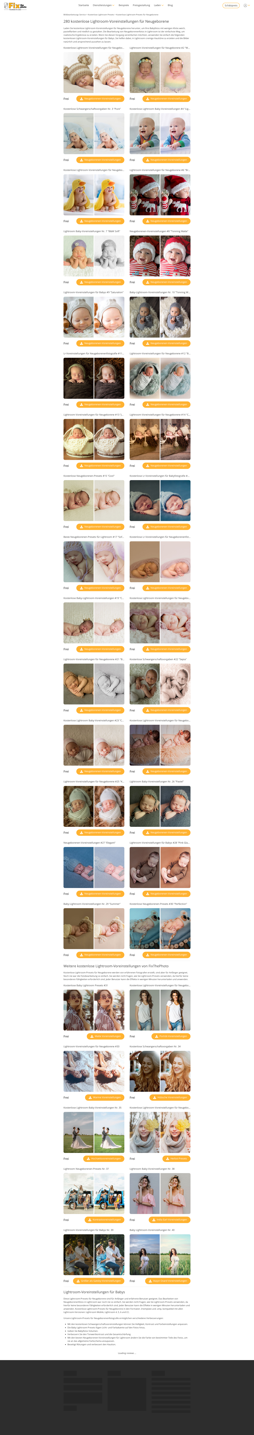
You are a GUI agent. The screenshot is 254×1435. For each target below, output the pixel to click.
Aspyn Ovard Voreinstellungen (170, 1280)
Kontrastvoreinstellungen (106, 1219)
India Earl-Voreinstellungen (171, 1219)
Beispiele (124, 5)
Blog (170, 5)
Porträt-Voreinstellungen (173, 1036)
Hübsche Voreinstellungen (172, 1097)
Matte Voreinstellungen (107, 1036)
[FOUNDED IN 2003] (15, 5)
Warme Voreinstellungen (106, 1097)
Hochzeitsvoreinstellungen (106, 1158)
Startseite (83, 5)
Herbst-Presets (178, 1158)
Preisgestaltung (141, 5)
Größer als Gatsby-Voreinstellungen (100, 1280)
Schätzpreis (231, 5)
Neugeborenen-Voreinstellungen (102, 98)
